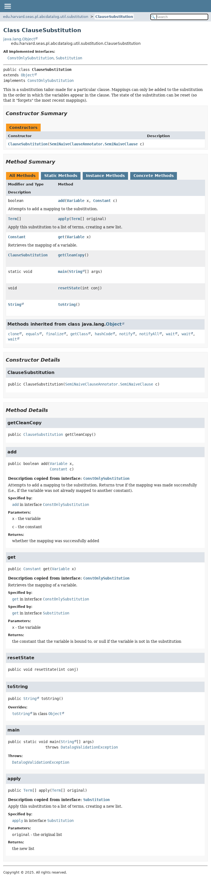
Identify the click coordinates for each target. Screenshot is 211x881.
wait (170, 334)
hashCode (103, 334)
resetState (69, 288)
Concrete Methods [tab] (154, 175)
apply (63, 219)
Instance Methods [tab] (105, 175)
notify (125, 334)
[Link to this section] (71, 113)
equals (32, 334)
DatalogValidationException (89, 747)
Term (12, 219)
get (61, 237)
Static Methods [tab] (60, 175)
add (61, 200)
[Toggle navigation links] (7, 6)
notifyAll (149, 334)
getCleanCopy (71, 255)
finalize (54, 334)
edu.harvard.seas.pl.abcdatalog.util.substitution (45, 17)
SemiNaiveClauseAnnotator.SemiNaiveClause (94, 144)
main (62, 271)
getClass (79, 334)
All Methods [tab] (22, 175)
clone (13, 334)
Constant (102, 200)
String (75, 271)
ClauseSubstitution (114, 17)
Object (27, 75)
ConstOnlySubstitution (30, 58)
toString (67, 304)
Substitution (69, 58)
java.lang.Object (19, 39)
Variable (75, 200)
